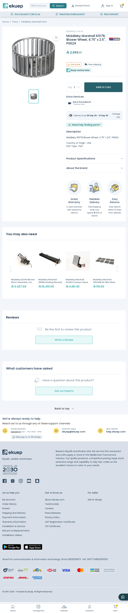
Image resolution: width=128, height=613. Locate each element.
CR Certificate (52, 526)
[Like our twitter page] (14, 481)
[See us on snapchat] (39, 481)
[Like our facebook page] (6, 481)
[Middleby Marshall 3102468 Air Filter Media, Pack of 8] (105, 269)
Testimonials (52, 504)
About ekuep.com (54, 499)
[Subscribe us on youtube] (31, 481)
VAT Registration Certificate (60, 521)
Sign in (109, 5)
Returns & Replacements (16, 530)
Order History (9, 504)
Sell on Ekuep (95, 499)
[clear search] (48, 6)
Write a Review (64, 340)
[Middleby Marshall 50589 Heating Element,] (50, 269)
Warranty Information (14, 521)
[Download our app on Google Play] (11, 548)
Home (5, 21)
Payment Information (14, 517)
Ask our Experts (64, 391)
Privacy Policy (52, 517)
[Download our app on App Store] (33, 548)
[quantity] (74, 87)
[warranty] (74, 187)
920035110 (16, 432)
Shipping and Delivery (14, 513)
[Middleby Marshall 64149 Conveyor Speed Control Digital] (77, 269)
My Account (8, 499)
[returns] (114, 187)
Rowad (6, 508)
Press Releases (53, 513)
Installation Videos (12, 535)
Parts (15, 21)
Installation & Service (13, 526)
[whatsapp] (123, 597)
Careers (49, 508)
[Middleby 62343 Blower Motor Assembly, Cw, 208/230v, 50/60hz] (23, 269)
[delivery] (94, 187)
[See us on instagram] (22, 481)
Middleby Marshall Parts (34, 21)
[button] (114, 115)
